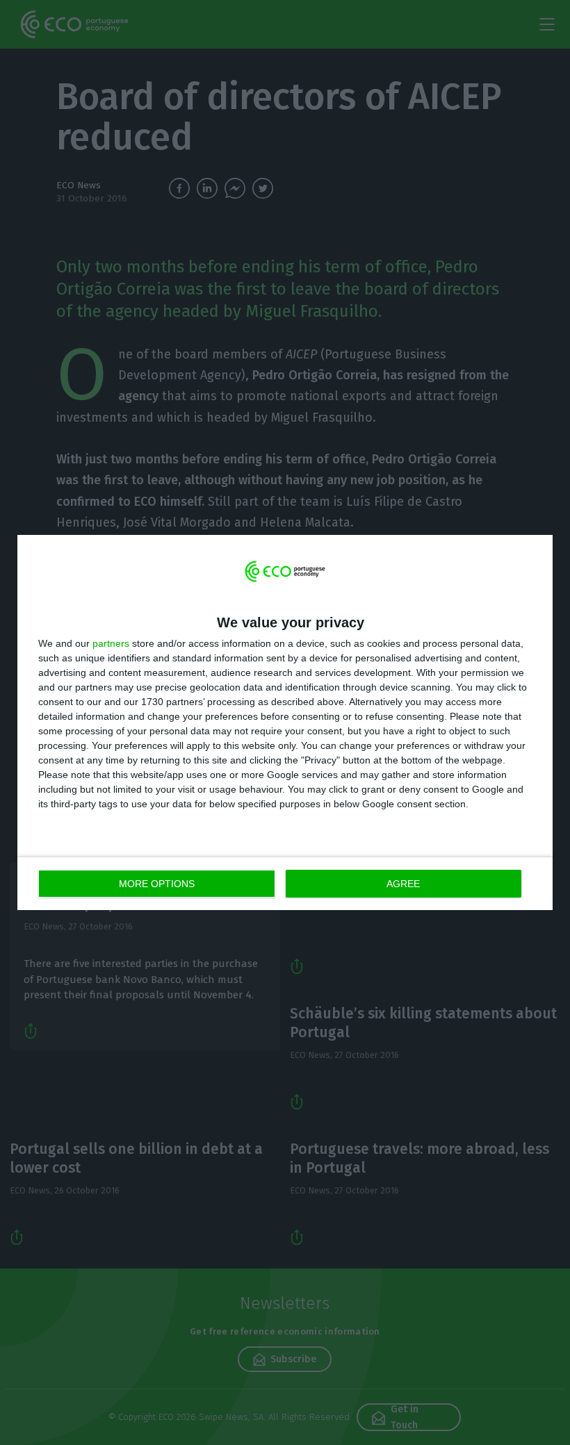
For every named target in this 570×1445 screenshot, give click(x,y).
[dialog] (285, 723)
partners (110, 643)
